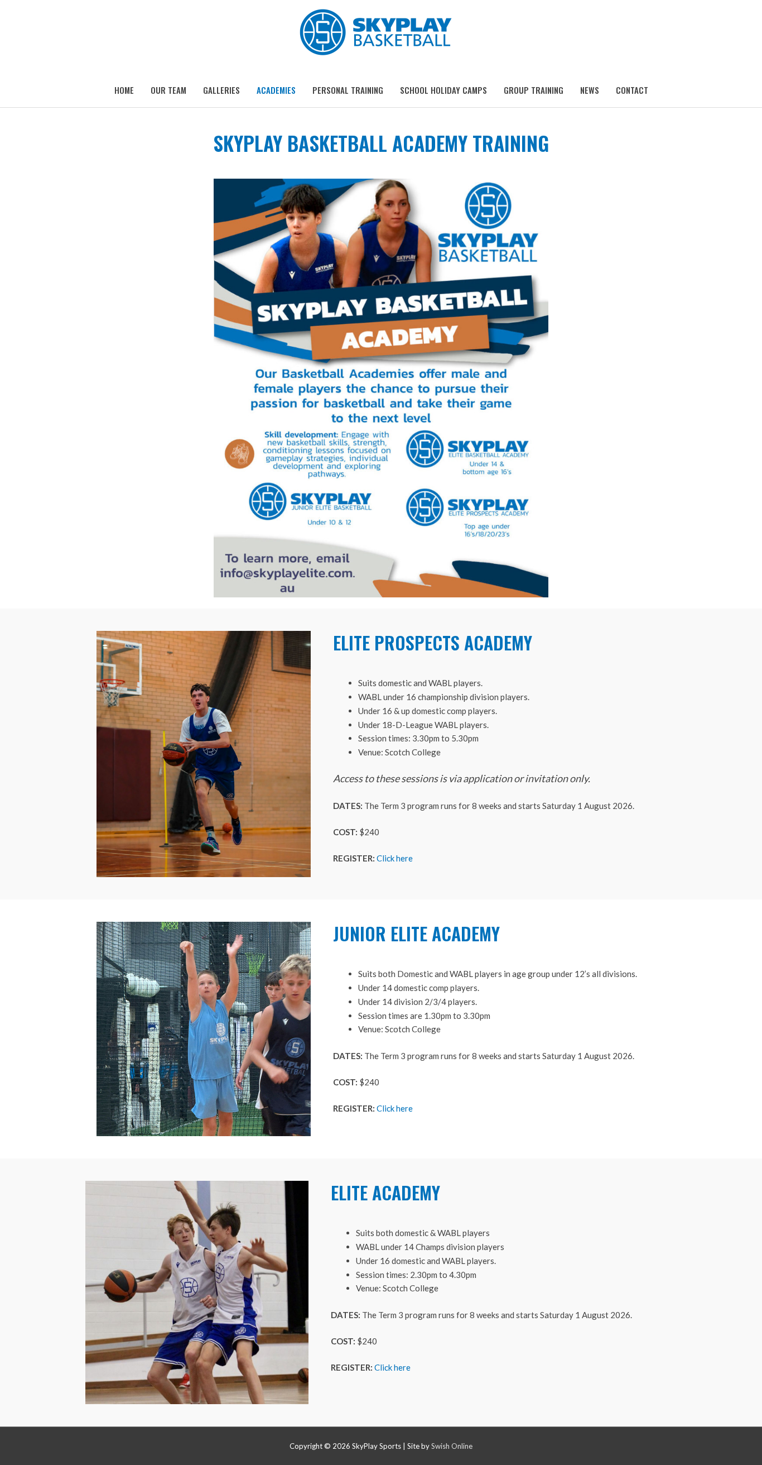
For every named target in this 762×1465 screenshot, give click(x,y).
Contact (632, 90)
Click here (395, 858)
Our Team (168, 90)
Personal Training (347, 90)
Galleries (221, 90)
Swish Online (451, 1446)
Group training (533, 90)
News (589, 90)
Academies (276, 90)
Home (124, 90)
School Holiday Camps (443, 90)
